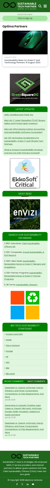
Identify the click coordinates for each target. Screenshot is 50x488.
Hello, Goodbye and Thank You (18, 114)
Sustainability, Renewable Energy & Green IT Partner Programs (23, 275)
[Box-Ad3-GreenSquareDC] (25, 89)
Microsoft (10, 373)
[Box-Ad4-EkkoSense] (25, 173)
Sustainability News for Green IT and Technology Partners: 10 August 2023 (22, 61)
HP (7, 356)
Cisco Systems (13, 345)
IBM (7, 368)
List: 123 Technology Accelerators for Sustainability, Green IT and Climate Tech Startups (23, 140)
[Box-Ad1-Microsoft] (25, 305)
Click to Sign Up (25, 18)
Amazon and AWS (14, 334)
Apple (9, 339)
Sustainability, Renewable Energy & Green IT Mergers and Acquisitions (24, 264)
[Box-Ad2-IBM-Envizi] (25, 214)
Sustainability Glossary (27, 284)
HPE (7, 362)
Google (9, 351)
